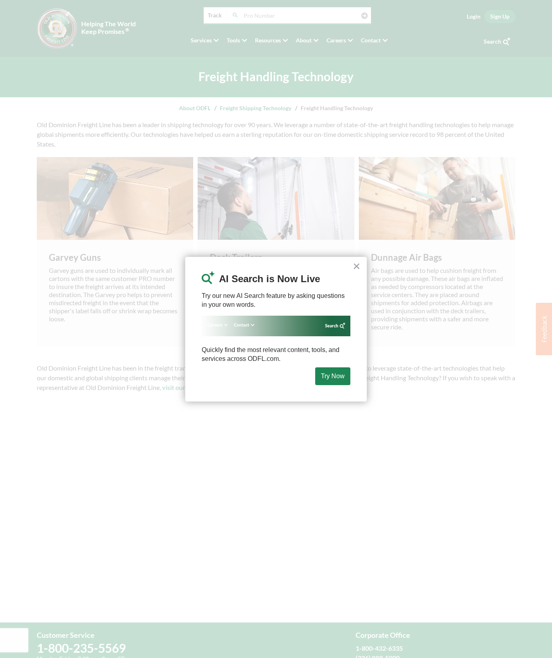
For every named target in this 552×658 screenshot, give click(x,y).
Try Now (333, 376)
